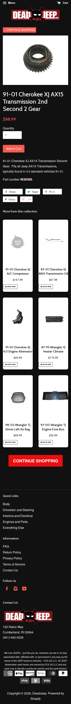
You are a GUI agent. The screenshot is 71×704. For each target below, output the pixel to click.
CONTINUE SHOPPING (35, 461)
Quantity (8, 128)
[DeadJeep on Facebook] (7, 589)
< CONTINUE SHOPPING (19, 30)
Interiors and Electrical (18, 516)
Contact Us (10, 570)
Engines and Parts (15, 521)
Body (6, 504)
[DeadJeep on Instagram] (15, 589)
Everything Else (13, 527)
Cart (65, 3)
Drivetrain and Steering (18, 510)
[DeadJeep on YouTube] (24, 589)
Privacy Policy (12, 558)
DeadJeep (39, 693)
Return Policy (12, 552)
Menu (11, 3)
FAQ (6, 546)
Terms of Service (14, 564)
